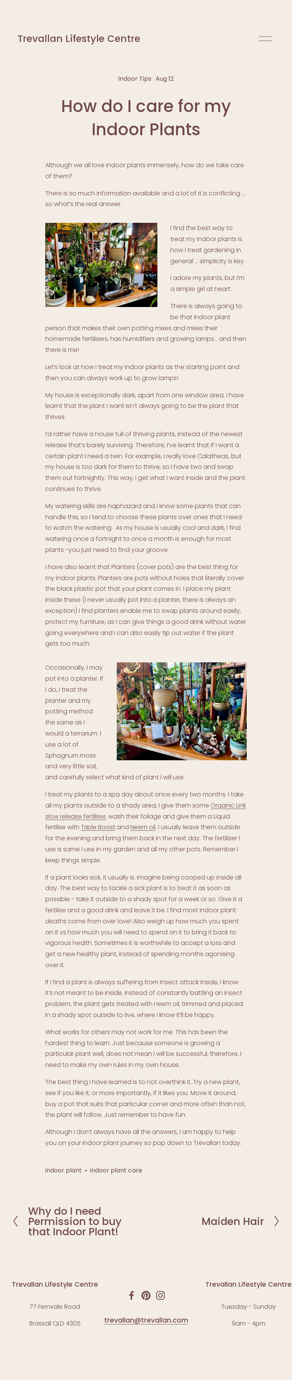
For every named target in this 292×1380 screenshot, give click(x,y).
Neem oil (143, 827)
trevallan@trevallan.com (146, 1320)
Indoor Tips (134, 78)
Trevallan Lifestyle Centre (78, 38)
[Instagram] (160, 1295)
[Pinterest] (146, 1295)
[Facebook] (131, 1295)
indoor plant (63, 1170)
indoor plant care (116, 1170)
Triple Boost (98, 827)
